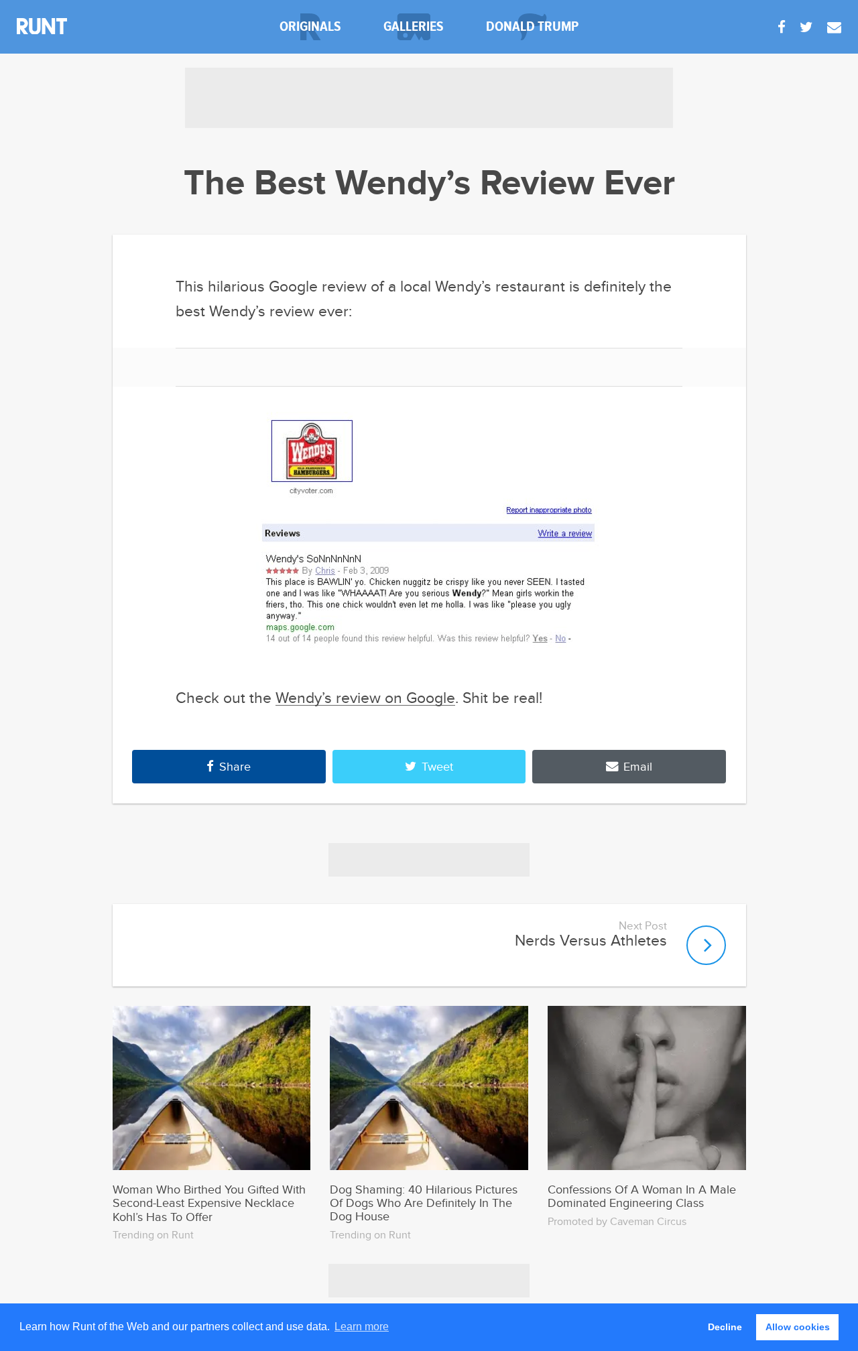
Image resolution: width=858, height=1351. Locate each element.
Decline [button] (725, 1327)
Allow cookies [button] (797, 1327)
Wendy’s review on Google (365, 698)
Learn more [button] (361, 1326)
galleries (413, 26)
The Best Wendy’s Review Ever (429, 184)
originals (310, 26)
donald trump (532, 26)
